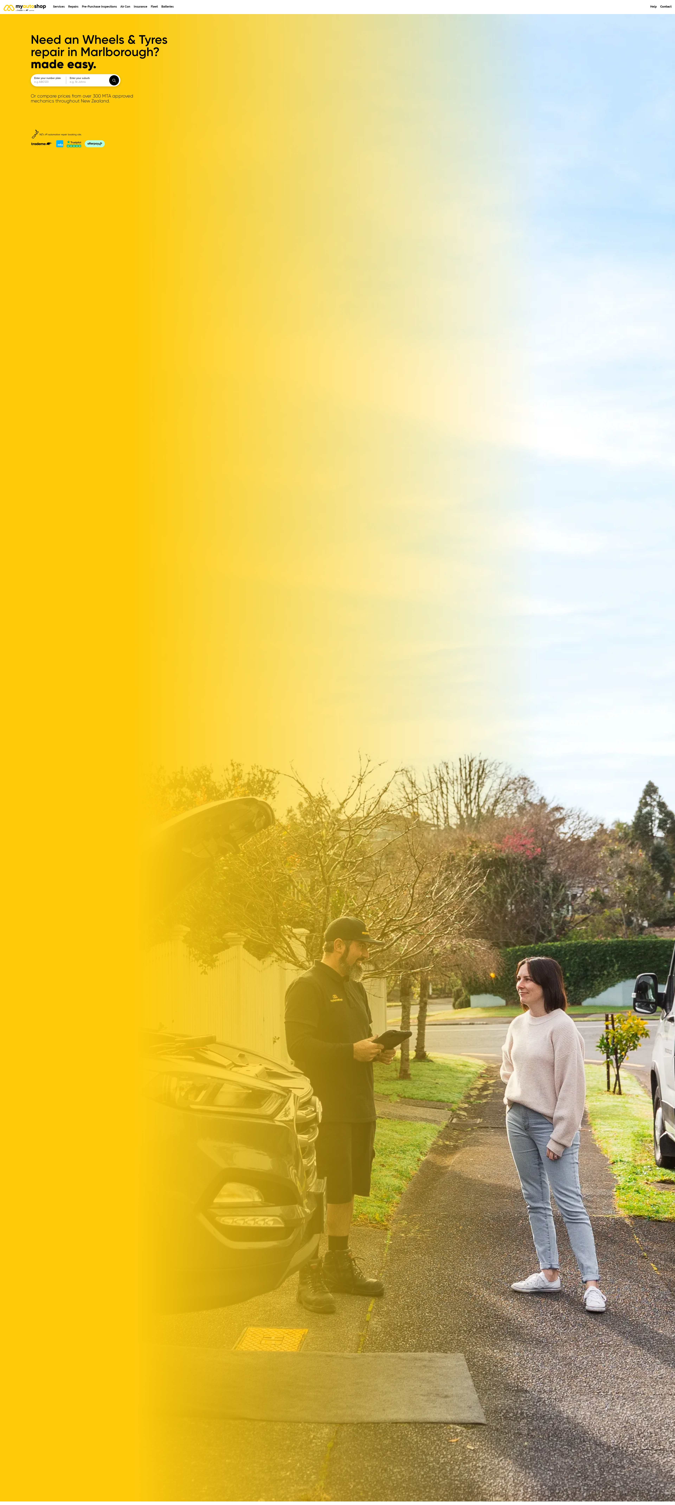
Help (653, 6)
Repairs (73, 6)
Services (59, 6)
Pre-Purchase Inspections (99, 6)
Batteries (167, 6)
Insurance (140, 6)
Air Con (125, 6)
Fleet (154, 6)
